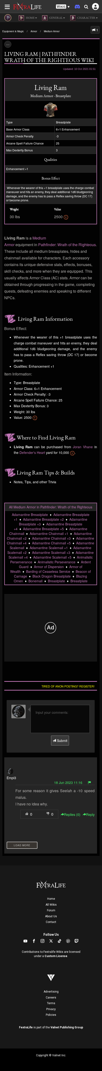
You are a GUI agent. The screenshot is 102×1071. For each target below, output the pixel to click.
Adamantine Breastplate (30, 514)
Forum (51, 910)
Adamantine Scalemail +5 (52, 557)
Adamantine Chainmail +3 (51, 538)
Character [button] (86, 18)
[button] (63, 7)
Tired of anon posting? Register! (68, 686)
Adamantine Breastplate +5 (43, 528)
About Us (51, 916)
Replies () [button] (72, 814)
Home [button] (30, 18)
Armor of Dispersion (49, 566)
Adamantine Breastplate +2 (43, 519)
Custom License (56, 956)
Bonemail (35, 580)
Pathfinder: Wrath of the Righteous (67, 244)
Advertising (51, 991)
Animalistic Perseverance (56, 562)
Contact (51, 922)
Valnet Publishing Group (67, 1027)
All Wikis (51, 904)
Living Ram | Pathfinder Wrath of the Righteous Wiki (49, 57)
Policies (51, 1015)
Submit (61, 740)
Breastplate (56, 580)
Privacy (51, 1009)
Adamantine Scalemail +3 (51, 552)
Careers (51, 997)
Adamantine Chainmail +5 (51, 543)
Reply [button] (90, 814)
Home (51, 898)
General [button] (56, 18)
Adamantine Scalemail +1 (49, 547)
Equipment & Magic (13, 31)
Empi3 (11, 777)
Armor (34, 31)
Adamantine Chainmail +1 (49, 533)
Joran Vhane (83, 446)
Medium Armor (52, 31)
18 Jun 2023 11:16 (68, 782)
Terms (51, 1003)
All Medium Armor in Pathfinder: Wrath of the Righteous (50, 507)
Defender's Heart (32, 452)
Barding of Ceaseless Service (48, 571)
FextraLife (26, 1027)
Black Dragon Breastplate (51, 576)
